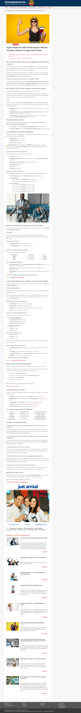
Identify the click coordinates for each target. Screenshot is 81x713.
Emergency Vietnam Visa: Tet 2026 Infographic (31, 585)
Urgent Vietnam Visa (42, 529)
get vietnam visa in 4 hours (22, 529)
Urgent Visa (15, 44)
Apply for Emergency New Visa (19, 360)
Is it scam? (42, 705)
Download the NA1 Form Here (12, 386)
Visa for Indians (61, 704)
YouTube (34, 406)
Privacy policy (6, 703)
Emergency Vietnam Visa (28, 528)
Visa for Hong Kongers (62, 706)
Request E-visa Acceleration (18, 277)
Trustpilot (36, 404)
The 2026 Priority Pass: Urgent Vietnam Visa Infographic (33, 538)
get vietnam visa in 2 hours (11, 529)
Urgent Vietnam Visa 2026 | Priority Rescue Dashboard (33, 557)
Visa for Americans (62, 707)
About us (24, 703)
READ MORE (44, 551)
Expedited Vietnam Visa (38, 528)
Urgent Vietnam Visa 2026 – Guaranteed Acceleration (20, 58)
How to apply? (42, 703)
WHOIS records (41, 396)
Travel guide (24, 705)
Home (5, 10)
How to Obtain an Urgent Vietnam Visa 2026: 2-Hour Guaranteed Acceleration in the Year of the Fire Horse (28, 55)
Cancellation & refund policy (9, 705)
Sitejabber (30, 404)
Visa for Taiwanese (62, 705)
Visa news (24, 704)
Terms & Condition (7, 704)
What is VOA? (42, 704)
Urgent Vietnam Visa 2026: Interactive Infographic (32, 622)
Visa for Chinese (61, 703)
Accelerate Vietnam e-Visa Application (16, 528)
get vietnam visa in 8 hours (32, 529)
